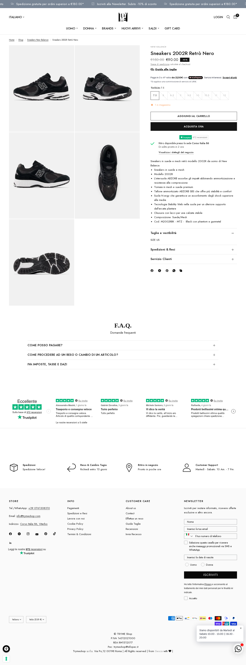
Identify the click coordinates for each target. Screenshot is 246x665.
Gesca (159, 651)
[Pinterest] (168, 270)
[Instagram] (31, 534)
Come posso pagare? (45, 345)
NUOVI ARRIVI (131, 28)
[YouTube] (39, 534)
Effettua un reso (134, 519)
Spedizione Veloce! (34, 469)
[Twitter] (22, 534)
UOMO (70, 28)
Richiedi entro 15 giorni (93, 469)
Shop (20, 40)
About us (131, 508)
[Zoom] (66, 52)
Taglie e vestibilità (163, 233)
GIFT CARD (172, 28)
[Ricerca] (228, 17)
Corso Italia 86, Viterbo (34, 524)
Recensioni (132, 529)
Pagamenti (73, 508)
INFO (71, 501)
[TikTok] (57, 534)
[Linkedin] (13, 543)
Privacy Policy (75, 529)
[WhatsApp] (175, 270)
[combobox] (189, 536)
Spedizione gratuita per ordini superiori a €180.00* (55, 4)
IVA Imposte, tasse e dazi (47, 364)
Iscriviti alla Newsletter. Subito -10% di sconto (132, 4)
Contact (130, 513)
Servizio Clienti (161, 259)
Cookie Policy (75, 524)
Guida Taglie (133, 524)
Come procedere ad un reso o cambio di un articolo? (73, 355)
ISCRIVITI (210, 574)
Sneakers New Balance (37, 40)
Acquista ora (194, 126)
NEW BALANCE (158, 46)
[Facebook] (153, 270)
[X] (160, 270)
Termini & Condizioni (79, 534)
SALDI (152, 28)
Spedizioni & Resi (163, 249)
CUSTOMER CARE (138, 501)
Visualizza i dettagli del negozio (176, 152)
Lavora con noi (76, 519)
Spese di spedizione (160, 64)
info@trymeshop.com (28, 516)
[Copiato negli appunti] (181, 270)
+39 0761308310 (39, 508)
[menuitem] (71, 28)
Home (11, 40)
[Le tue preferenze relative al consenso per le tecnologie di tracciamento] (6, 658)
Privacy (208, 584)
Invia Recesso (134, 534)
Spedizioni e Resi (77, 513)
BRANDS (107, 28)
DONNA (88, 28)
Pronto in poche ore (149, 469)
